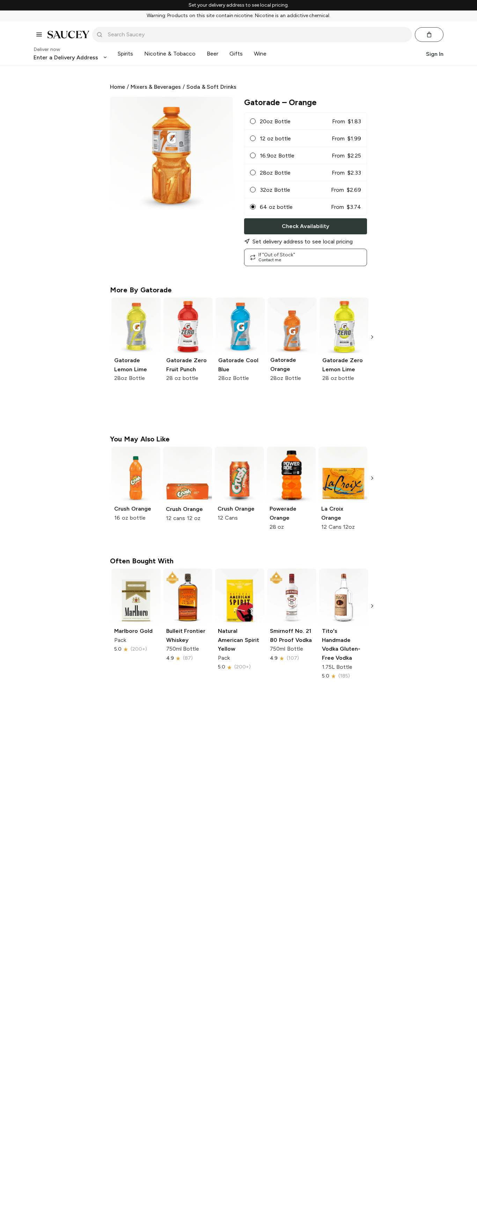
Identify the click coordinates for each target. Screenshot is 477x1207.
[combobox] (257, 34)
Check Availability (305, 226)
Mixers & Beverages (156, 86)
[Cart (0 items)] (429, 34)
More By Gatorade (141, 290)
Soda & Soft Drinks (211, 86)
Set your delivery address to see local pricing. (239, 5)
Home (117, 86)
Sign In (434, 53)
